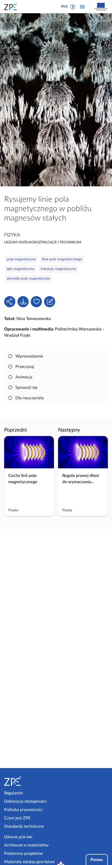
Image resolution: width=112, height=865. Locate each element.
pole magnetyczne (21, 259)
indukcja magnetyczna (58, 269)
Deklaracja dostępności (25, 801)
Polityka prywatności (23, 810)
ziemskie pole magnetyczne (28, 278)
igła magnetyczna (20, 269)
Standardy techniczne (24, 826)
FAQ (64, 6)
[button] (73, 6)
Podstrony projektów (23, 853)
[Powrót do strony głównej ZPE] (11, 6)
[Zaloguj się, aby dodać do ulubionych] (36, 301)
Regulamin (13, 793)
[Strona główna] (29, 781)
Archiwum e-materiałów (26, 845)
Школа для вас (18, 837)
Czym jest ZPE (17, 818)
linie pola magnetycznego (62, 259)
